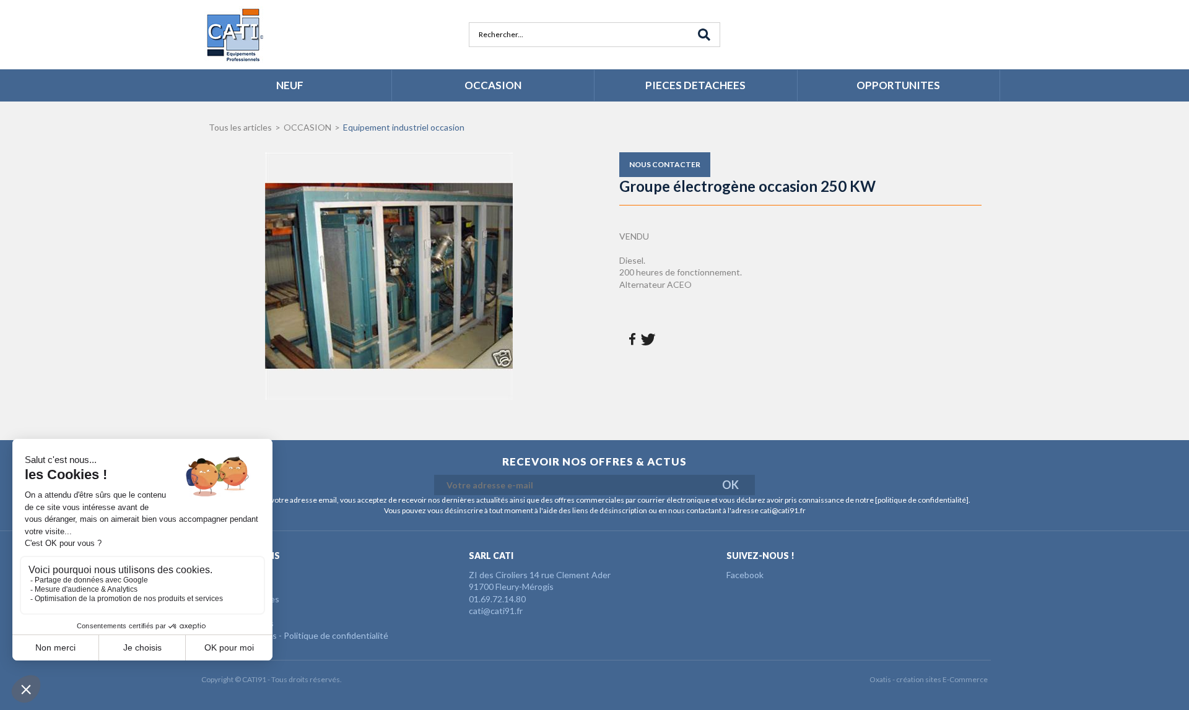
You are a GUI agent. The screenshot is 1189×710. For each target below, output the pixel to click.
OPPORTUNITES (898, 85)
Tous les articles (240, 127)
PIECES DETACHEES (695, 85)
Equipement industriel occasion (403, 127)
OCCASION (492, 85)
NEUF (289, 85)
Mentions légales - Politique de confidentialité (299, 635)
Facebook (745, 574)
